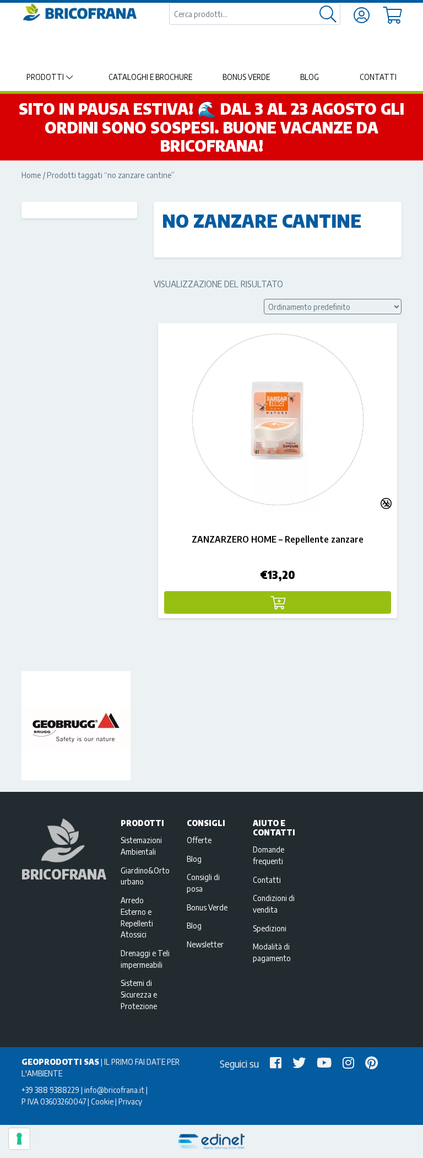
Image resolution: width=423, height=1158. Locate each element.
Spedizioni (269, 928)
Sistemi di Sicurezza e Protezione (139, 994)
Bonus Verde (246, 77)
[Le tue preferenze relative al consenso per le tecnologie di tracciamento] (19, 1138)
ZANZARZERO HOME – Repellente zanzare (278, 539)
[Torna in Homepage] (79, 12)
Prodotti (45, 77)
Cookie (102, 1101)
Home (31, 175)
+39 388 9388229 (50, 1090)
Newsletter (205, 944)
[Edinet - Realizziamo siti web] (211, 1142)
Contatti (378, 77)
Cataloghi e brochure (150, 77)
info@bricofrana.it (114, 1090)
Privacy (130, 1101)
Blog (309, 77)
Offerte (199, 840)
